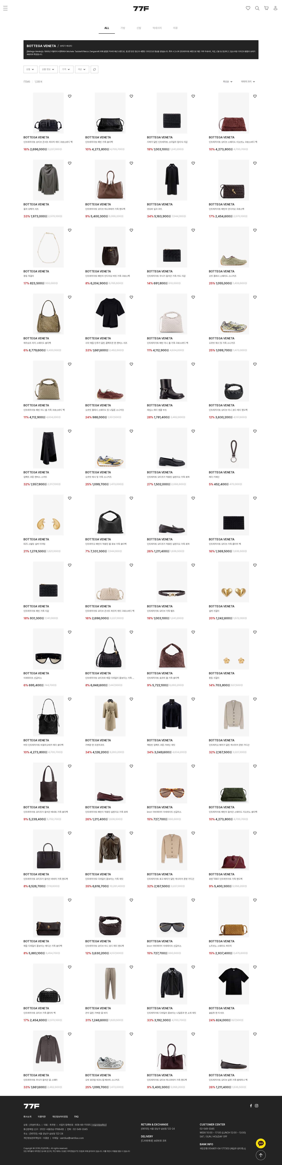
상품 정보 (46, 69)
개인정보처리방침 (60, 1116)
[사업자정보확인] (99, 1124)
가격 (64, 69)
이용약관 (42, 1116)
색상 (80, 69)
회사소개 (27, 1116)
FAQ (76, 1116)
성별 (28, 69)
